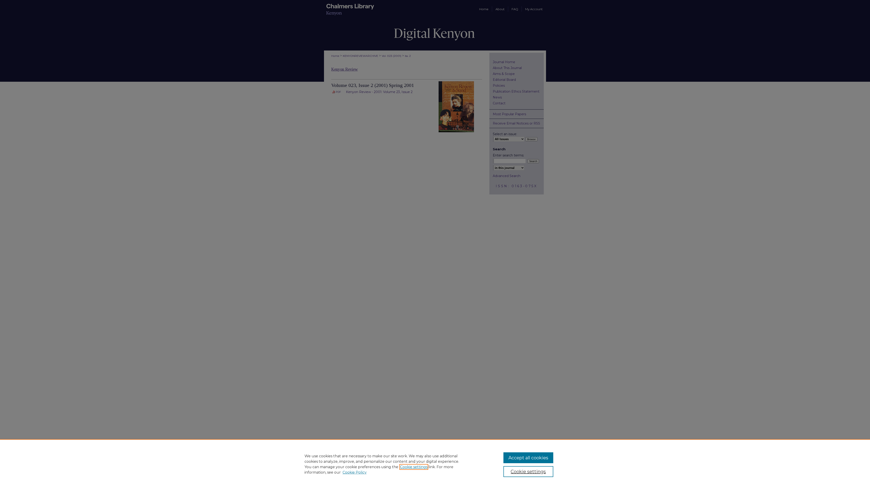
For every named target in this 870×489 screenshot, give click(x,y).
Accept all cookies (528, 457)
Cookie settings (414, 467)
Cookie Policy (355, 472)
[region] (435, 464)
